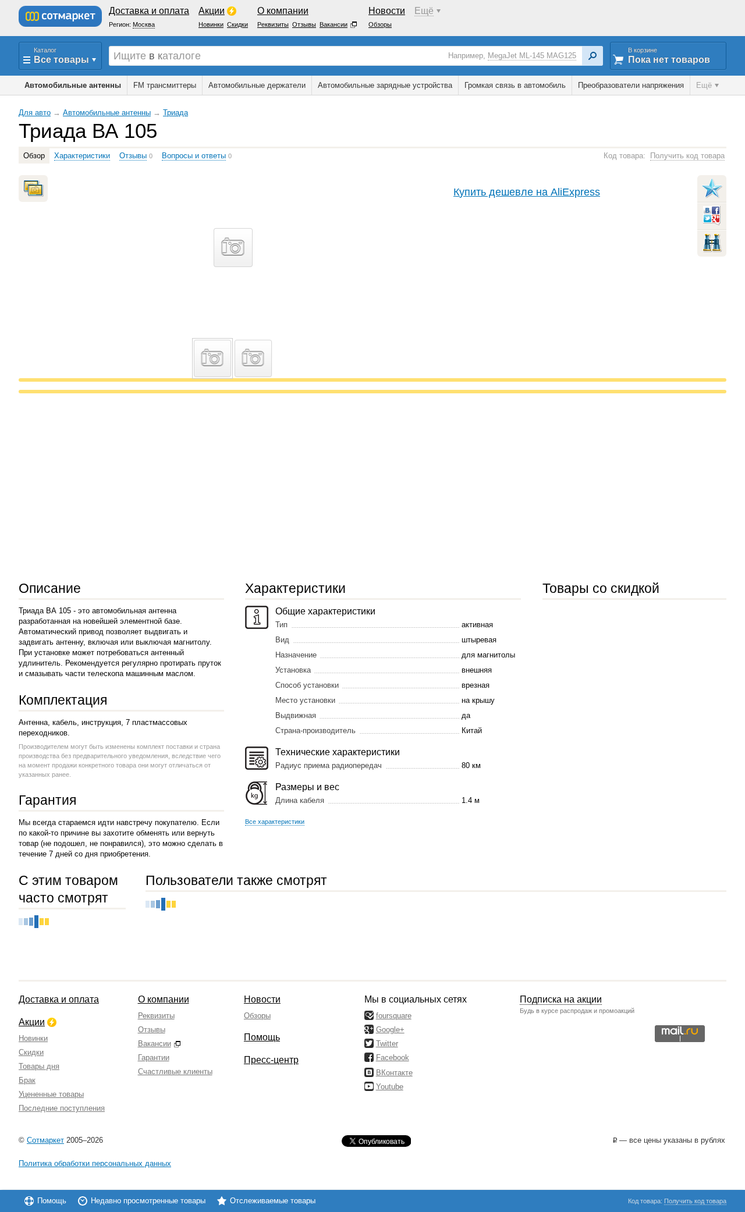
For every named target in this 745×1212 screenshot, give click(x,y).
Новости (262, 999)
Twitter (387, 1043)
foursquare (393, 1015)
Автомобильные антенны (107, 112)
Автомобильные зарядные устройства (385, 85)
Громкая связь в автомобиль (515, 85)
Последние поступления (62, 1108)
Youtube (389, 1086)
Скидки (31, 1052)
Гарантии (153, 1057)
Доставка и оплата (59, 999)
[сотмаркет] (60, 16)
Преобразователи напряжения (631, 85)
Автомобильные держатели (257, 85)
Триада (175, 112)
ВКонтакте (394, 1072)
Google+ (390, 1029)
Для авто (35, 112)
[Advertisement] (368, 486)
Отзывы (151, 1029)
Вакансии (154, 1043)
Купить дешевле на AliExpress (526, 192)
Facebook (392, 1057)
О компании (163, 999)
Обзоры (257, 1015)
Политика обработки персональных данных (95, 1163)
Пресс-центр (271, 1060)
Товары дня (39, 1066)
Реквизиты (156, 1015)
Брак (27, 1080)
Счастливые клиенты (175, 1071)
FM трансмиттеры (164, 85)
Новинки (33, 1038)
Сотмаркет (45, 1140)
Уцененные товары (51, 1094)
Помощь (262, 1037)
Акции (32, 1022)
